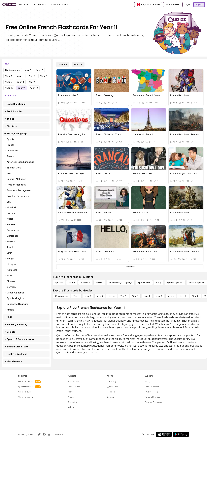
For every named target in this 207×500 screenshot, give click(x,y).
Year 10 (9, 88)
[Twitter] (39, 434)
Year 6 (43, 76)
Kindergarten (12, 70)
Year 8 (20, 82)
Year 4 (20, 76)
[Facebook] (44, 434)
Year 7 (8, 82)
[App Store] (164, 434)
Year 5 (31, 76)
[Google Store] (181, 434)
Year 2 (39, 70)
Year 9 (32, 82)
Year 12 (34, 88)
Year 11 (21, 88)
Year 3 (8, 76)
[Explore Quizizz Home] (9, 4)
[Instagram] (49, 434)
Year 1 (28, 70)
